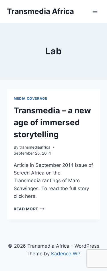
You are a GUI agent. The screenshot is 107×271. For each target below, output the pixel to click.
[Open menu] (95, 11)
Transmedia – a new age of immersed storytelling (52, 122)
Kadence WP (65, 253)
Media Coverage (30, 98)
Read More (29, 209)
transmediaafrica (35, 147)
